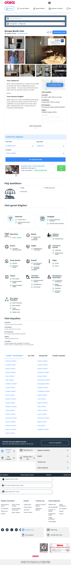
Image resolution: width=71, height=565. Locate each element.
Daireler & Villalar (57, 8)
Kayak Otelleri (40, 8)
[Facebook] (2, 529)
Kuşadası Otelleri (43, 429)
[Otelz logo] (10, 3)
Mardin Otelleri (43, 368)
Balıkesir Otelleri (11, 406)
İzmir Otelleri (10, 376)
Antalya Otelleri (11, 365)
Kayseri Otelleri (43, 403)
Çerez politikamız (62, 505)
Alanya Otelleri (10, 368)
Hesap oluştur (28, 512)
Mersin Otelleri (11, 422)
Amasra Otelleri (11, 391)
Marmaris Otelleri (43, 418)
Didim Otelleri (10, 433)
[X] (11, 529)
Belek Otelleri (42, 422)
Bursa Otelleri (42, 376)
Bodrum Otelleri (11, 399)
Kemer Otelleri (10, 414)
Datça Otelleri (10, 410)
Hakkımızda (52, 504)
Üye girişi (26, 509)
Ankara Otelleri (43, 365)
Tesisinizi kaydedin (55, 443)
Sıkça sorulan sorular (16, 505)
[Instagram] (7, 529)
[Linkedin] (16, 529)
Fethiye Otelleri (11, 425)
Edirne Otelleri (42, 410)
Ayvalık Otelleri (11, 372)
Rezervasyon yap (59, 32)
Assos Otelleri (42, 414)
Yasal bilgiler (52, 521)
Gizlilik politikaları (51, 518)
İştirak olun (67, 475)
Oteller (11, 8)
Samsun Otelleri (11, 429)
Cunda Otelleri (10, 387)
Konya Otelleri (10, 403)
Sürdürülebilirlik (53, 507)
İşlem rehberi (16, 512)
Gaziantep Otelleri (44, 380)
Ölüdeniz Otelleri (11, 384)
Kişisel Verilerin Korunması (16, 509)
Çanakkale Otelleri (44, 391)
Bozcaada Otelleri (43, 384)
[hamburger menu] (49, 2)
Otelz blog (26, 450)
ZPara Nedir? (28, 507)
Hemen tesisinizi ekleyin (41, 505)
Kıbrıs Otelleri (10, 395)
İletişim (48, 475)
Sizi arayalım (8, 458)
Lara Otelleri (42, 399)
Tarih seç (61, 168)
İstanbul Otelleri (11, 361)
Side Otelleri (10, 380)
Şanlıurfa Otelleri (11, 418)
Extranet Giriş (8, 451)
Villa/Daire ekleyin (39, 509)
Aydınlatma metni (51, 514)
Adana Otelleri (42, 395)
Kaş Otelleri (41, 425)
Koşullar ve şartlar (51, 510)
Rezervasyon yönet (27, 475)
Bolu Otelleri (42, 406)
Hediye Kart (27, 504)
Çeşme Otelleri (43, 361)
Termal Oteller (24, 8)
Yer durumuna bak (35, 159)
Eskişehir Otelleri (43, 372)
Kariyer (61, 513)
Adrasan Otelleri (43, 387)
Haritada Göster (55, 85)
